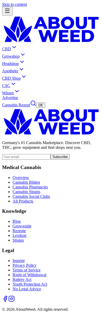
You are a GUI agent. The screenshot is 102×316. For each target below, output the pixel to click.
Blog (17, 221)
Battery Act (22, 279)
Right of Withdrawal (29, 275)
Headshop (10, 63)
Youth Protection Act (30, 284)
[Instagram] (11, 300)
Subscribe (60, 157)
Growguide (22, 226)
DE (40, 105)
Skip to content (14, 4)
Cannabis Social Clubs (31, 196)
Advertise (10, 97)
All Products (23, 201)
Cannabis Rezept (16, 105)
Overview (21, 177)
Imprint (19, 260)
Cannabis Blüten (26, 182)
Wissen (8, 93)
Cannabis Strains (26, 191)
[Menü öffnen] (7, 11)
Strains (18, 240)
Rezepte (19, 230)
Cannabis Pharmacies (30, 187)
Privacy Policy (25, 265)
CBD (6, 49)
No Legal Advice (27, 289)
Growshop (11, 56)
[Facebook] (5, 300)
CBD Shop (11, 78)
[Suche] (33, 105)
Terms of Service (27, 270)
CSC (6, 85)
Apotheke (10, 71)
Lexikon (19, 235)
